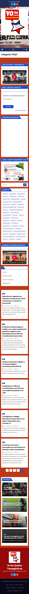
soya (5, 233)
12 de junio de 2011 (9, 426)
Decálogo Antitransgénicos (10, 587)
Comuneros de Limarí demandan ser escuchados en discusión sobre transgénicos (13, 447)
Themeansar (25, 581)
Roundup (15, 225)
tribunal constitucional (9, 236)
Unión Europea (20, 236)
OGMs (19, 220)
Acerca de (12, 584)
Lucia (20, 525)
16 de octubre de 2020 (11, 525)
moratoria (6, 220)
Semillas (18, 228)
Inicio (18, 587)
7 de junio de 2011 (8, 452)
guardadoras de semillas (16, 209)
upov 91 (12, 239)
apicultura (6, 199)
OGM (13, 220)
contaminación (17, 201)
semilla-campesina (8, 228)
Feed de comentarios (8, 279)
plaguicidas (6, 223)
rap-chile (15, 223)
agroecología (21, 193)
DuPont (13, 204)
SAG (22, 225)
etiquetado (20, 204)
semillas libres (7, 231)
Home (7, 584)
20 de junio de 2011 (9, 369)
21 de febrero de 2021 (11, 491)
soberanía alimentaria (19, 231)
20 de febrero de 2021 (11, 507)
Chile (23, 199)
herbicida (6, 212)
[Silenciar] (22, 82)
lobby (15, 215)
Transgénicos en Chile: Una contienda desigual (13, 504)
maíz (21, 215)
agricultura (12, 193)
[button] (24, 49)
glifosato (21, 207)
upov (5, 239)
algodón (5, 196)
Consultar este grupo (20, 110)
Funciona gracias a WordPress (8, 581)
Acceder (5, 272)
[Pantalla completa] (24, 82)
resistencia (6, 225)
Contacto (21, 584)
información (14, 212)
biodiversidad (15, 199)
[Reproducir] (4, 82)
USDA (19, 239)
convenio (6, 204)
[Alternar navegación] (13, 49)
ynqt (17, 305)
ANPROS (21, 196)
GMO (5, 209)
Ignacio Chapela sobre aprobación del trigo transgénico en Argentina (14, 522)
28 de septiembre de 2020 (11, 540)
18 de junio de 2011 (9, 395)
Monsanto (14, 217)
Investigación (7, 215)
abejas (5, 193)
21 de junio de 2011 (9, 305)
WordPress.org (6, 283)
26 (18, 470)
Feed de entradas (7, 275)
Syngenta (12, 233)
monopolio (6, 217)
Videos (22, 587)
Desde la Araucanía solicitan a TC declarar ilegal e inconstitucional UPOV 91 (13, 364)
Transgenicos (21, 233)
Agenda (16, 584)
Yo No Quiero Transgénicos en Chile (14, 590)
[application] (14, 77)
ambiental (13, 196)
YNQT (4, 293)
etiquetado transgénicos (9, 207)
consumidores (7, 201)
